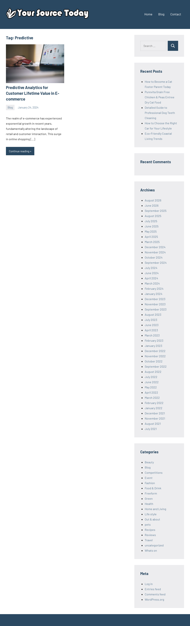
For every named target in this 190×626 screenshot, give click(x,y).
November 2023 (155, 304)
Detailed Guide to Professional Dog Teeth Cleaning (160, 113)
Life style (151, 514)
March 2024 (152, 283)
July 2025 (151, 221)
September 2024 (156, 262)
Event (149, 477)
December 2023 (155, 299)
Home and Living (155, 509)
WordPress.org (154, 599)
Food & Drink (153, 488)
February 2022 (154, 403)
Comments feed (155, 594)
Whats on (151, 550)
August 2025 (153, 216)
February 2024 (154, 288)
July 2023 (151, 319)
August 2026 (153, 200)
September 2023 (155, 309)
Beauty (149, 462)
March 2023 (152, 335)
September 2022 (156, 366)
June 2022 (152, 382)
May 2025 (151, 231)
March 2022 (152, 397)
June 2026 (151, 205)
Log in (149, 584)
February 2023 (154, 340)
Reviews (150, 535)
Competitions (154, 472)
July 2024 (151, 268)
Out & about (152, 519)
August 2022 (153, 371)
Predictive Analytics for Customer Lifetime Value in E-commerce (32, 93)
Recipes (150, 529)
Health (149, 503)
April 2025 (151, 236)
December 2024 (155, 247)
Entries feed (153, 589)
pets (148, 524)
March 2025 (152, 242)
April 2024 (151, 278)
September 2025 (155, 210)
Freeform (151, 493)
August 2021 (153, 423)
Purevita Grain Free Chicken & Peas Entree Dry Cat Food (159, 97)
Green (149, 498)
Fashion (150, 483)
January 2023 (153, 345)
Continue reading (19, 151)
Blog (161, 14)
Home (148, 14)
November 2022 (155, 356)
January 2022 (153, 408)
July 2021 (151, 429)
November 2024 (155, 252)
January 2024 (153, 293)
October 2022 (154, 361)
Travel (149, 540)
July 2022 (151, 377)
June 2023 (151, 325)
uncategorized (154, 545)
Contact (175, 14)
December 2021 (155, 413)
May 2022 (151, 387)
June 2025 (151, 226)
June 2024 (152, 273)
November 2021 (155, 418)
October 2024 (154, 257)
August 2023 (153, 314)
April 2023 (151, 330)
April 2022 (151, 392)
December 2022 (155, 351)
